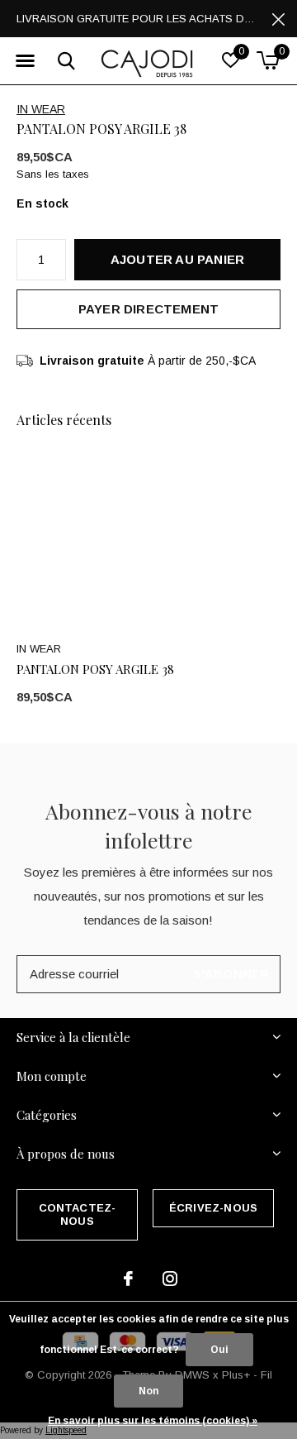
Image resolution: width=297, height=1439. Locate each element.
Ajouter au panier (177, 259)
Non (148, 1391)
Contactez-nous (77, 1214)
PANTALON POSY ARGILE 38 (95, 669)
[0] (268, 60)
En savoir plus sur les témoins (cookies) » (152, 1421)
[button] (25, 61)
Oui (219, 1349)
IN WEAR (40, 109)
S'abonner (231, 974)
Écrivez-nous (213, 1208)
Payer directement (148, 309)
